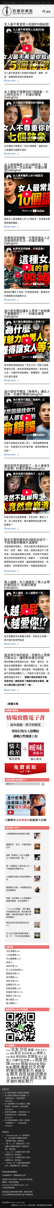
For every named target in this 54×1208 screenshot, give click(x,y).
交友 (15, 1049)
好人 (41, 1056)
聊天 (14, 1074)
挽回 (17, 1064)
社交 (32, 1067)
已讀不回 (17, 1060)
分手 (42, 1050)
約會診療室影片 (20, 1070)
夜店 (12, 1056)
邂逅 (21, 1081)
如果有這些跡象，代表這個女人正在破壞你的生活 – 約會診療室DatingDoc (27, 240)
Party (8, 1050)
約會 (41, 1067)
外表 (8, 1057)
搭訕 (24, 1063)
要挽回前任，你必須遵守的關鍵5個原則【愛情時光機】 (17, 1138)
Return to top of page (18, 1202)
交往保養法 (11, 951)
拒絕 (13, 1064)
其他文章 (10, 966)
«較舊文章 (12, 704)
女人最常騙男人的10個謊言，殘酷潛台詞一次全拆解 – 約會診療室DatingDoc (25, 167)
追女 (25, 1078)
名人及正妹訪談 (13, 970)
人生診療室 (11, 955)
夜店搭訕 (21, 1056)
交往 (23, 1049)
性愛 (26, 1060)
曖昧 (16, 1067)
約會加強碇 (11, 988)
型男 (34, 1054)
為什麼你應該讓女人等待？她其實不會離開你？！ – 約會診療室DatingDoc (27, 313)
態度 (39, 1060)
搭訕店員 (34, 1063)
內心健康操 (11, 958)
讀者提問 (16, 1078)
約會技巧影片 (12, 992)
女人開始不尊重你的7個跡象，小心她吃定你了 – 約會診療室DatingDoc (26, 94)
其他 (8, 962)
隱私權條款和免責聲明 (44, 1205)
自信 (22, 1074)
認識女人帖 (11, 996)
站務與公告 (11, 984)
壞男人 (41, 1053)
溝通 (24, 1067)
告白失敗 (27, 1053)
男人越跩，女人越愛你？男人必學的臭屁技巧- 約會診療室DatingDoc (27, 584)
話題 (30, 1074)
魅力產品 (10, 999)
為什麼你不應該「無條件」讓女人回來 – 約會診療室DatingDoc (27, 393)
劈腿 (12, 1053)
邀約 (13, 1081)
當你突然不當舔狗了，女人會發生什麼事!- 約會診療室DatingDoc (27, 467)
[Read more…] (11, 81)
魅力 (29, 1081)
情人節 (32, 1060)
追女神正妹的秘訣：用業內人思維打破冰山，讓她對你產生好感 (27, 656)
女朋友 (32, 1056)
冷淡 (37, 1049)
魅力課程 (10, 1003)
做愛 (31, 1050)
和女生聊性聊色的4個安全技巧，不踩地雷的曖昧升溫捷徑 (26, 541)
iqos (8, 1152)
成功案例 (10, 977)
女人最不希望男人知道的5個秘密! (26, 24)
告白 (17, 1053)
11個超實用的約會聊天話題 (18, 834)
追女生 (36, 1077)
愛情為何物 (11, 973)
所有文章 (10, 981)
